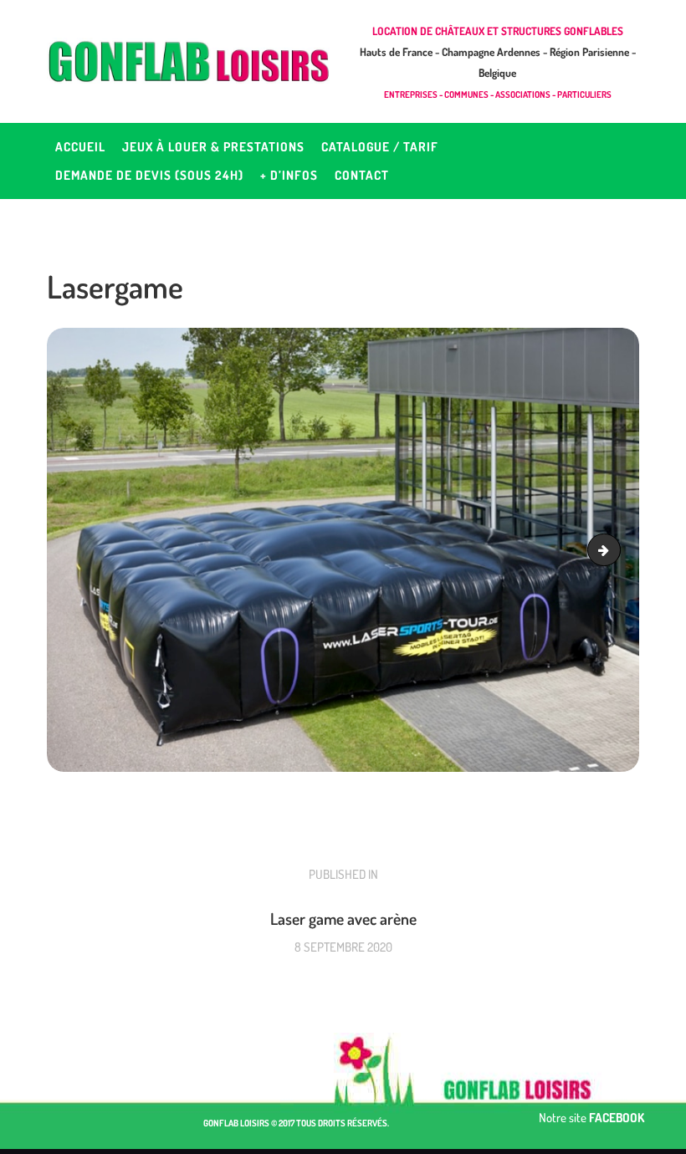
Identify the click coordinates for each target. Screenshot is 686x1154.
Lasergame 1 (614, 550)
